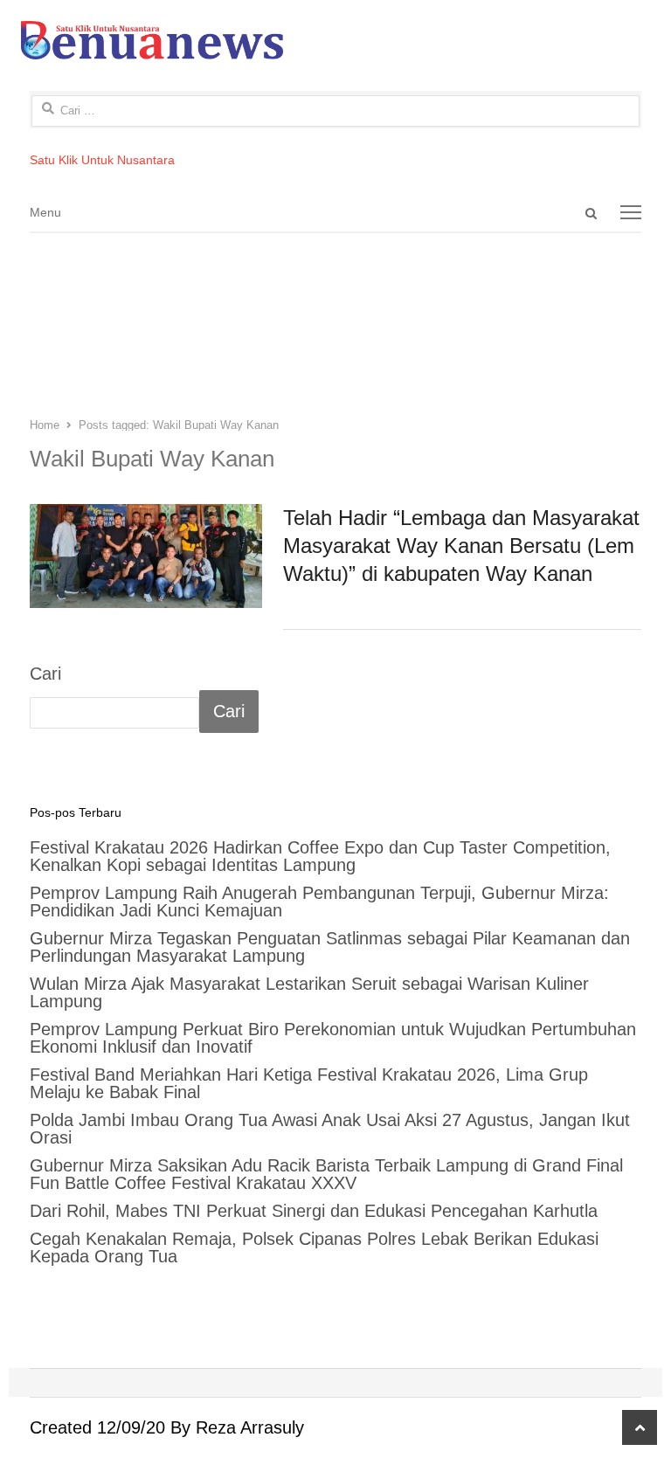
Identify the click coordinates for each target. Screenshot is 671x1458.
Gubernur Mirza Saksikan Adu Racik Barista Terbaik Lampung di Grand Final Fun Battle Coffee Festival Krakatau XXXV (326, 1174)
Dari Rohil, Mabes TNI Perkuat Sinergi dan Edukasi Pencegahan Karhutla (314, 1210)
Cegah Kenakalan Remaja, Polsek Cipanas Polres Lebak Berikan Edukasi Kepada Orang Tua (314, 1247)
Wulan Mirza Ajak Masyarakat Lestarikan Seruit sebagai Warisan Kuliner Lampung (309, 992)
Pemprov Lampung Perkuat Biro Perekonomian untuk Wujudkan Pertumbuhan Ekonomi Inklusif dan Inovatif (333, 1037)
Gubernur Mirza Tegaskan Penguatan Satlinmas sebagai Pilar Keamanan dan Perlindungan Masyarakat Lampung (330, 947)
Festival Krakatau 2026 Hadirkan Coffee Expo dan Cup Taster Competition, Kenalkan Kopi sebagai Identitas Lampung (320, 856)
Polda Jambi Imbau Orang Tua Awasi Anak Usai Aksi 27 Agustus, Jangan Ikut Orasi (330, 1128)
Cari (45, 673)
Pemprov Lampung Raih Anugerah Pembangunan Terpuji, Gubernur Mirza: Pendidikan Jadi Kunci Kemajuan (319, 901)
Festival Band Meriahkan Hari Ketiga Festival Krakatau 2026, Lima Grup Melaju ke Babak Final (309, 1083)
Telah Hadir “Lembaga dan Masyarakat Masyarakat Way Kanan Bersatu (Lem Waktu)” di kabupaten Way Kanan (461, 545)
